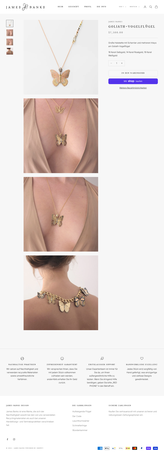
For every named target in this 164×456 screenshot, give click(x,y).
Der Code (76, 416)
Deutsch (133, 7)
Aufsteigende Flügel (81, 411)
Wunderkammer (80, 430)
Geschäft (73, 6)
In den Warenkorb (133, 73)
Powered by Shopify (34, 448)
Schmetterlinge (79, 425)
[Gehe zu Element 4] (9, 51)
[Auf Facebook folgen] (7, 439)
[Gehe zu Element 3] (9, 42)
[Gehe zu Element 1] (9, 23)
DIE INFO (101, 6)
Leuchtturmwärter (80, 421)
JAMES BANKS (115, 21)
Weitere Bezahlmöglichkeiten (133, 87)
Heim (60, 6)
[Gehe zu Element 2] (9, 32)
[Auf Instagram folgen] (14, 439)
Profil (88, 6)
